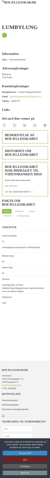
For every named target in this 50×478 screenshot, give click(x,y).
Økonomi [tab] (19, 211)
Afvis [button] (25, 459)
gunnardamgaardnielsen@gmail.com (25, 96)
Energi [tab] (31, 211)
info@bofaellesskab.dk (11, 385)
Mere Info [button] (25, 473)
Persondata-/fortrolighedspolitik (15, 409)
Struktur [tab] (6, 211)
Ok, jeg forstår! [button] (25, 453)
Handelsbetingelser (10, 400)
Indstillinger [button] (25, 466)
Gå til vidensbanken (17, 192)
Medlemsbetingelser (10, 405)
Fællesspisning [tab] (23, 216)
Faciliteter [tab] (7, 216)
